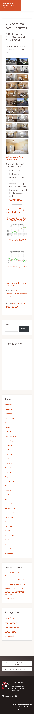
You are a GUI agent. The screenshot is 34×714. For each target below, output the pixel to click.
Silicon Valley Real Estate (23, 707)
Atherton (8, 405)
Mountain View (11, 486)
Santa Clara (9, 535)
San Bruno (9, 517)
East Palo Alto (10, 436)
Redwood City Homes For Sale (17, 284)
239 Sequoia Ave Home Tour (14, 158)
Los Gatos (8, 463)
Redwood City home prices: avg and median (17, 240)
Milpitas (8, 477)
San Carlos (9, 522)
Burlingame (9, 418)
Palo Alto (8, 499)
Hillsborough (10, 450)
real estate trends (12, 627)
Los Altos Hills (10, 459)
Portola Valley (10, 504)
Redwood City (10, 508)
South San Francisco (12, 544)
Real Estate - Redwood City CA (9, 5)
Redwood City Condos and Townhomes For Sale (16, 294)
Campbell (9, 423)
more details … (15, 199)
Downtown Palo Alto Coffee (15, 580)
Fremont (8, 445)
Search (7, 325)
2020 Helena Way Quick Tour (16, 584)
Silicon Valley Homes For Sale (22, 704)
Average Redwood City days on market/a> (17, 267)
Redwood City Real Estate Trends (17, 219)
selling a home (10, 631)
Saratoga (8, 540)
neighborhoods (11, 622)
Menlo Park (9, 468)
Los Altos (8, 454)
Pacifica (8, 495)
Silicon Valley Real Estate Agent (21, 709)
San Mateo (9, 531)
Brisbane (8, 414)
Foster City (9, 441)
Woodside (9, 553)
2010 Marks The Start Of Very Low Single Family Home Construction (16, 591)
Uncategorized (11, 636)
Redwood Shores (11, 513)
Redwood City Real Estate (15, 211)
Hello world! (9, 599)
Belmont (8, 409)
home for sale (10, 618)
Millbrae (8, 472)
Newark (8, 490)
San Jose (8, 526)
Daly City (8, 432)
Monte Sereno (10, 481)
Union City (9, 549)
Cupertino (9, 427)
